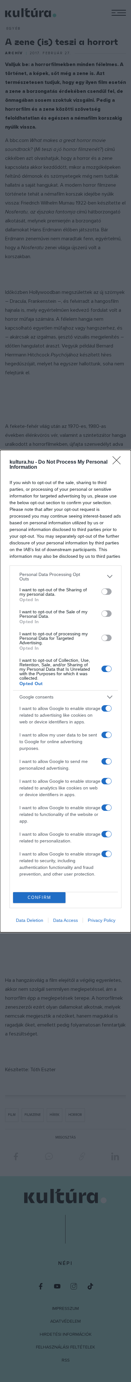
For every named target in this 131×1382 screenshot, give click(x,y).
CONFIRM (39, 897)
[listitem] (65, 576)
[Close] (119, 462)
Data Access (65, 920)
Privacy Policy (101, 920)
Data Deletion (29, 920)
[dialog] (65, 691)
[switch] (106, 591)
